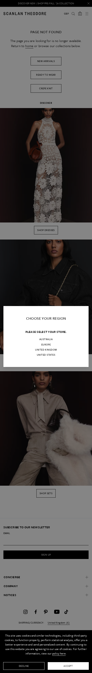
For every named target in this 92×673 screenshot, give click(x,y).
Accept (68, 666)
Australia (46, 339)
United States (46, 355)
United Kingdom (46, 349)
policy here (59, 653)
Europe (46, 344)
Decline (24, 666)
